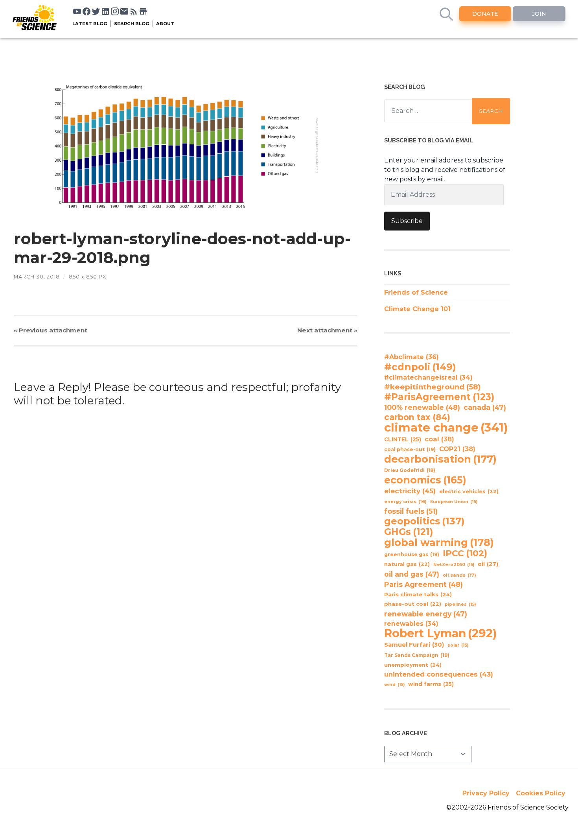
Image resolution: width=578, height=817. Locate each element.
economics (425, 480)
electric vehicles (469, 491)
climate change (446, 427)
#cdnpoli (420, 366)
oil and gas (411, 574)
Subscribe (407, 221)
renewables (411, 623)
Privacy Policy (486, 793)
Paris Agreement (423, 584)
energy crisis (405, 501)
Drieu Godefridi (409, 470)
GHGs (408, 532)
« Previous (50, 330)
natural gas (407, 564)
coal (439, 439)
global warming (439, 542)
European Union (453, 501)
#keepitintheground (432, 386)
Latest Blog (89, 23)
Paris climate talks (418, 594)
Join (539, 13)
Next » (327, 330)
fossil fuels (411, 511)
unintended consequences (438, 674)
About (165, 23)
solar (457, 645)
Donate (485, 13)
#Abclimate (411, 357)
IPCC (465, 553)
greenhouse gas (411, 554)
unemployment (413, 665)
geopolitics (424, 521)
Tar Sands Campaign (416, 655)
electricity (410, 491)
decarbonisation (440, 459)
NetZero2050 (453, 564)
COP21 (457, 449)
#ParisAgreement (439, 397)
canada (485, 407)
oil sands (459, 575)
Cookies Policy (540, 793)
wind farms (431, 684)
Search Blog (131, 23)
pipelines (460, 604)
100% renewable (422, 407)
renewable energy (425, 614)
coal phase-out (410, 449)
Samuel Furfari (414, 644)
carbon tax (417, 417)
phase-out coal (412, 604)
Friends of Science (416, 292)
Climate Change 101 (417, 309)
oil (488, 564)
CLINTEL (402, 439)
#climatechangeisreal (428, 377)
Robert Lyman (440, 633)
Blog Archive (405, 733)
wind (394, 684)
